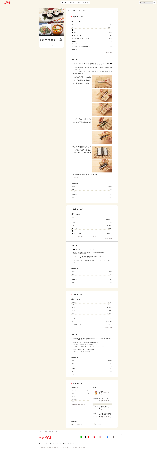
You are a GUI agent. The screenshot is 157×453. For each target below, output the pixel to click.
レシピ (45, 431)
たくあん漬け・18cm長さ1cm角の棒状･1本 (81, 46)
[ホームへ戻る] (5, 2)
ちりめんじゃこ (75, 222)
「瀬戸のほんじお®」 (78, 35)
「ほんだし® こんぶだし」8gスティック (81, 38)
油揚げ (73, 225)
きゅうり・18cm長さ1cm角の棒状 (79, 43)
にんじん (74, 307)
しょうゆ (75, 231)
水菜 (73, 217)
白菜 (73, 304)
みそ (73, 321)
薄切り (79, 340)
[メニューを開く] (155, 2)
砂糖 (75, 32)
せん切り (93, 338)
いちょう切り (98, 252)
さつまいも (74, 310)
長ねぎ (73, 313)
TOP (41, 431)
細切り (77, 338)
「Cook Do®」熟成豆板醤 (78, 233)
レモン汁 (75, 228)
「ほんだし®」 (74, 318)
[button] (146, 2)
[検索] (141, 2)
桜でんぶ (74, 41)
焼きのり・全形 (75, 49)
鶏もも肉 (74, 302)
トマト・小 (74, 219)
